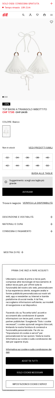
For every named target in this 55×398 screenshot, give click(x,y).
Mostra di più (12, 252)
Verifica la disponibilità (38, 203)
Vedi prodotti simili (41, 147)
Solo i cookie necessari (30, 372)
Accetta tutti (30, 361)
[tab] (3, 97)
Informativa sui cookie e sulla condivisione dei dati (28, 350)
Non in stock (8, 147)
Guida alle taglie (42, 173)
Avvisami (27, 192)
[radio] (6, 131)
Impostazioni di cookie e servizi (30, 384)
